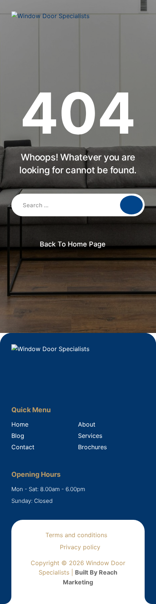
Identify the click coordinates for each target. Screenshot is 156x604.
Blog (17, 435)
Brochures (92, 447)
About (86, 424)
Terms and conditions (76, 535)
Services (90, 435)
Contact (22, 447)
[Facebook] (15, 384)
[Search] (131, 205)
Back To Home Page (73, 244)
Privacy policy (80, 547)
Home (19, 424)
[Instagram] (39, 384)
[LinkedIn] (27, 384)
